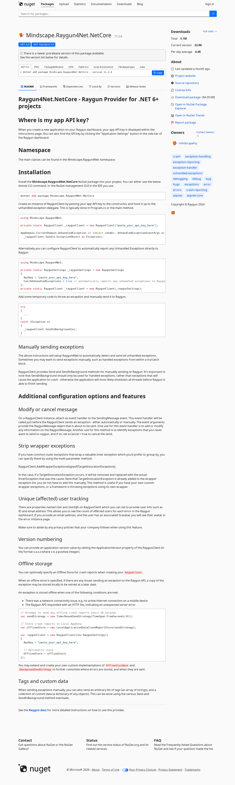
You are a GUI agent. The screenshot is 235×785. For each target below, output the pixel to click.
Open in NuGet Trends (190, 115)
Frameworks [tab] (49, 86)
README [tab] (28, 86)
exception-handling (198, 156)
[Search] (213, 14)
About (96, 770)
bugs (176, 184)
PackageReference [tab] (53, 66)
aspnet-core (195, 195)
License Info (183, 90)
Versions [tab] (115, 86)
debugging (180, 179)
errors (177, 190)
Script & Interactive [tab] (103, 66)
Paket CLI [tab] (83, 66)
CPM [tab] (71, 66)
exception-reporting (186, 162)
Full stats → (210, 31)
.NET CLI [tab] (25, 66)
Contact (25, 740)
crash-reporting (196, 190)
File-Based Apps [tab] (126, 66)
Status (91, 740)
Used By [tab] (96, 86)
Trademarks (192, 770)
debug (196, 179)
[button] (158, 72)
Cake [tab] (142, 66)
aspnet (177, 195)
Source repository (187, 83)
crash (176, 156)
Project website (185, 76)
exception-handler (185, 168)
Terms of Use (110, 770)
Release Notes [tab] (137, 86)
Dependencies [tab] (74, 86)
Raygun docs (38, 710)
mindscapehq (188, 143)
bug (208, 179)
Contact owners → (205, 133)
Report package (185, 122)
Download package (188, 97)
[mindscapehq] (174, 143)
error (207, 184)
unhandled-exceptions (187, 173)
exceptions (192, 184)
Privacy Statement (170, 770)
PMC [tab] (36, 66)
